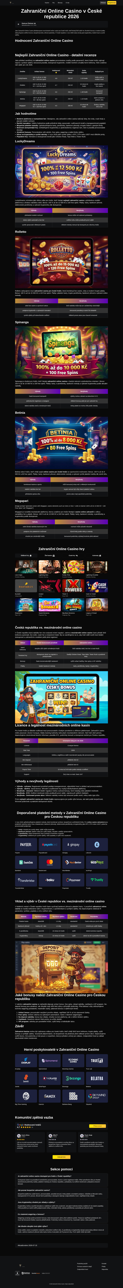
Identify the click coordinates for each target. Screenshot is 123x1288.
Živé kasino (48, 555)
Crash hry (72, 555)
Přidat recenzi (97, 1126)
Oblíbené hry (25, 555)
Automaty (95, 555)
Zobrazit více (61, 1157)
